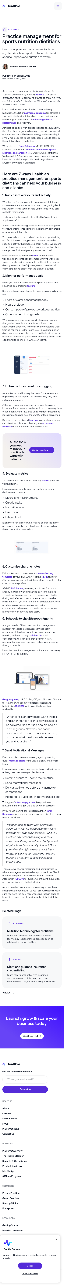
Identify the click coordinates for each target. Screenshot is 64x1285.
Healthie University (12, 1230)
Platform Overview (12, 1151)
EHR (45, 577)
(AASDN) (19, 706)
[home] (11, 6)
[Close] (56, 1239)
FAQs (5, 1124)
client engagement (25, 802)
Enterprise (8, 1208)
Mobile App (8, 1171)
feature (31, 286)
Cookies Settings (30, 1274)
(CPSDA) (19, 879)
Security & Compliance (14, 1161)
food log (33, 420)
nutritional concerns (35, 113)
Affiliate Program (11, 1176)
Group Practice (10, 1198)
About (5, 1108)
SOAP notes (17, 588)
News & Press (9, 1118)
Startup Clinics (10, 1203)
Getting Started (10, 1225)
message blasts (17, 760)
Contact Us (8, 1134)
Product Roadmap (12, 1166)
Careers (6, 1113)
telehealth (35, 635)
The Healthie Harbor (13, 1156)
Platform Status (10, 1129)
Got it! (30, 1266)
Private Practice (10, 1193)
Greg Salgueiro (27, 146)
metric (45, 480)
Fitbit (35, 255)
